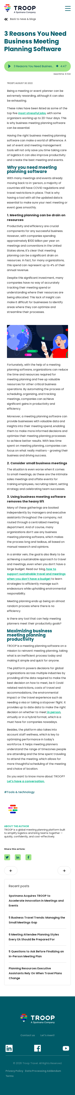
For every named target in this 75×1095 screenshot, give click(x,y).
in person (54, 712)
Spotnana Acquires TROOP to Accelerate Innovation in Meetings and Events (36, 901)
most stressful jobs (32, 113)
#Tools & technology (19, 792)
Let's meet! (47, 1035)
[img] (57, 66)
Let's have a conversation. (26, 781)
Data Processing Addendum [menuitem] (43, 1071)
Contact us (27, 1035)
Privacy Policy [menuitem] (14, 1071)
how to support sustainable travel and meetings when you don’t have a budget (36, 574)
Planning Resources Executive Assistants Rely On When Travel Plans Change (35, 973)
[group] (37, 66)
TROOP (10, 83)
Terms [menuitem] (10, 1076)
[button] (9, 66)
